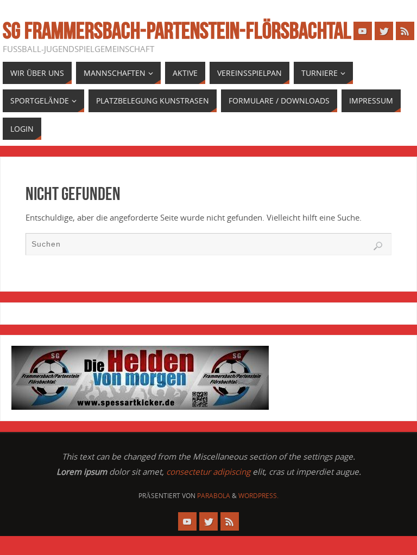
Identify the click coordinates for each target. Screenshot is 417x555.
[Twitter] (384, 31)
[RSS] (405, 31)
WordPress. (258, 495)
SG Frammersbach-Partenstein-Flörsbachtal (177, 30)
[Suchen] (377, 246)
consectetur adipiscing (208, 471)
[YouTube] (362, 31)
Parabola (213, 495)
